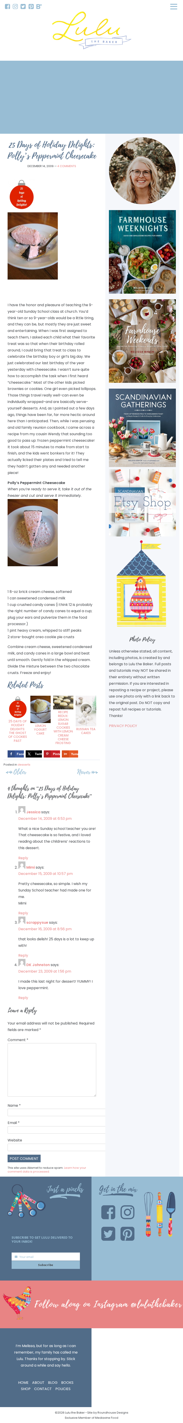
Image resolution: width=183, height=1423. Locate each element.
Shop (26, 1388)
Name (14, 1105)
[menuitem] (7, 6)
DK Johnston (38, 964)
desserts (24, 764)
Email (14, 1122)
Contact (43, 1388)
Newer (83, 772)
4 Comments (66, 166)
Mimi (30, 867)
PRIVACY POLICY (123, 725)
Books (67, 1382)
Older (20, 772)
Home (23, 1382)
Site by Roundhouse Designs (107, 1412)
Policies (63, 1388)
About (38, 1382)
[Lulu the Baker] (91, 31)
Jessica (33, 812)
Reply (23, 858)
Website (15, 1140)
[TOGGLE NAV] (173, 6)
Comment (18, 1039)
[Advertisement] (91, 97)
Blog (53, 1382)
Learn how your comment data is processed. (47, 1170)
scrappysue (37, 922)
